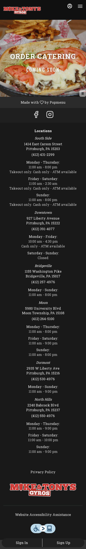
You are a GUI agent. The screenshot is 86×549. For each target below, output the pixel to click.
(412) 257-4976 (43, 282)
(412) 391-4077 (43, 229)
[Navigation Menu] (80, 6)
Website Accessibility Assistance (43, 514)
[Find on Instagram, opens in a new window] (50, 115)
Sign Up (63, 542)
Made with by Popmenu (34, 102)
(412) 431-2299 (43, 154)
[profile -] (69, 6)
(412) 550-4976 (43, 416)
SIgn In (22, 542)
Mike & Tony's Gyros (43, 490)
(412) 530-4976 (43, 379)
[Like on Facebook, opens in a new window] (36, 115)
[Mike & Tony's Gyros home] (22, 10)
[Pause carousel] (82, 93)
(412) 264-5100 (43, 319)
